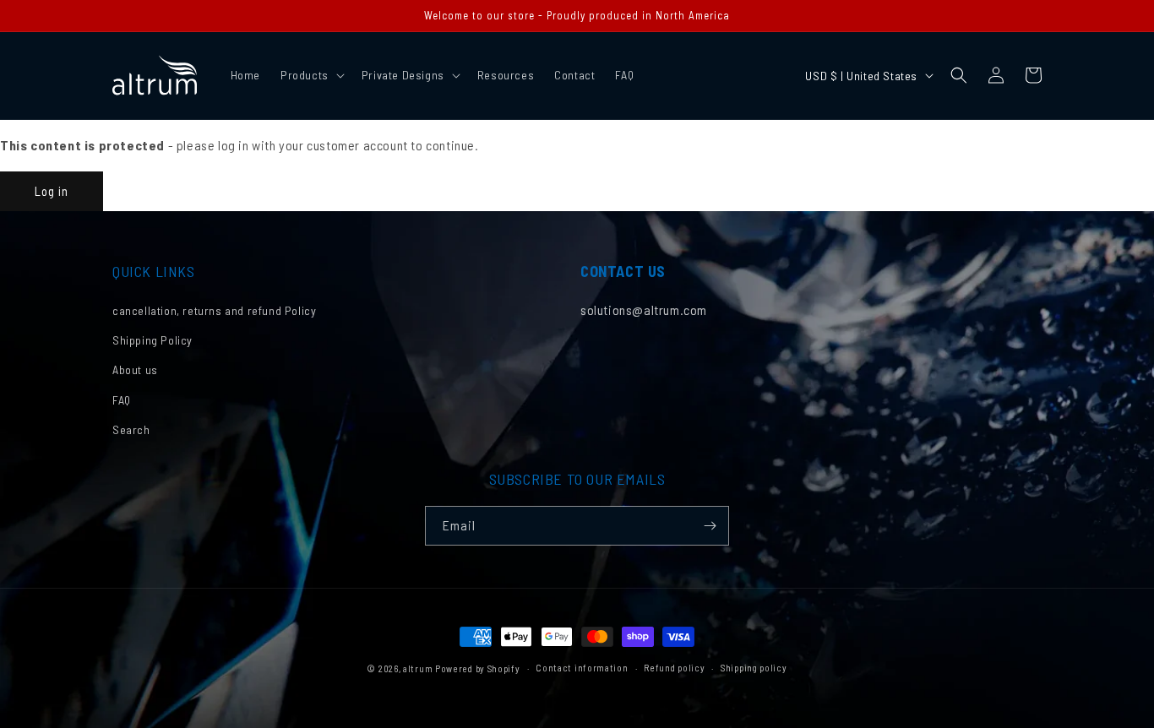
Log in (51, 190)
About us (135, 369)
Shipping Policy (152, 340)
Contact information (582, 667)
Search (131, 429)
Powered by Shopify (477, 668)
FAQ (121, 400)
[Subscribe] (709, 526)
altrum (418, 668)
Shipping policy (754, 667)
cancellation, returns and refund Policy (214, 310)
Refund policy (674, 667)
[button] (310, 75)
